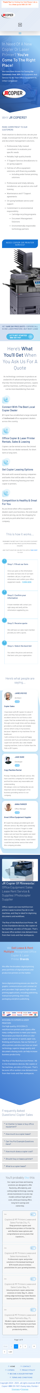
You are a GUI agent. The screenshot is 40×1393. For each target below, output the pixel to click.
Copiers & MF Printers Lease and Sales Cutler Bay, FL (20, 1289)
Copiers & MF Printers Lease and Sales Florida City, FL (20, 1226)
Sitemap (24, 1389)
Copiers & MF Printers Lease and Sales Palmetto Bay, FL (20, 1320)
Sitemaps (16, 1389)
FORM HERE (26, 582)
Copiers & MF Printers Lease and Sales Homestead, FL (20, 1258)
